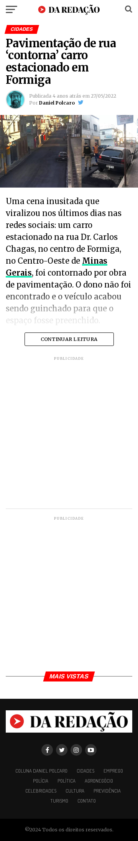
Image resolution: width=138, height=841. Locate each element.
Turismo (59, 801)
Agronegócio (99, 781)
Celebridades (40, 791)
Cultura (75, 791)
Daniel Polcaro (57, 103)
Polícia (40, 781)
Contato (86, 801)
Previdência (107, 791)
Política (67, 781)
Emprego (113, 771)
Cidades (85, 771)
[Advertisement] (69, 434)
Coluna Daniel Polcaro (41, 771)
